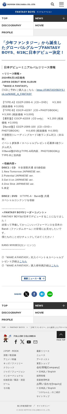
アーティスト (43, 359)
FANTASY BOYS (17, 327)
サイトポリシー (43, 406)
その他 (6, 388)
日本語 (42, 371)
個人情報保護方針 (24, 406)
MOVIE (39, 25)
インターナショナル (13, 376)
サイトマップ (43, 396)
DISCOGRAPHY (11, 25)
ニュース (41, 355)
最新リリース (43, 351)
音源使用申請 (43, 380)
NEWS (39, 18)
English (52, 371)
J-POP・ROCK (11, 351)
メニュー (61, 5)
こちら (23, 261)
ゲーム (6, 384)
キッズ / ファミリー (13, 363)
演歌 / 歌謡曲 (9, 355)
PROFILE (7, 32)
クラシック (8, 367)
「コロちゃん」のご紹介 (49, 392)
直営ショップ (43, 363)
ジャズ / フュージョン (14, 371)
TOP (5, 18)
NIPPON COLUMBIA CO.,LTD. (19, 4)
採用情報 (41, 376)
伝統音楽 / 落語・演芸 (14, 380)
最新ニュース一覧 (32, 278)
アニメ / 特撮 (9, 359)
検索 (52, 5)
